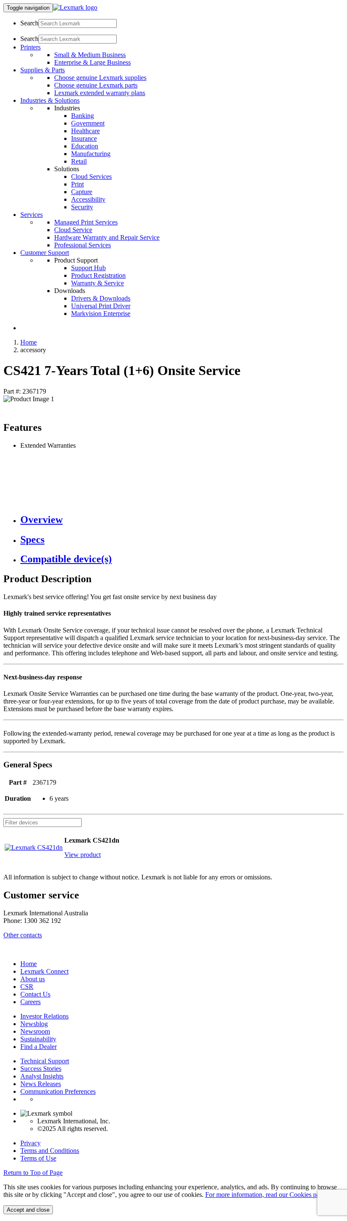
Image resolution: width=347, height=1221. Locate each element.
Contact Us (35, 994)
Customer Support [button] (44, 252)
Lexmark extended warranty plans (99, 92)
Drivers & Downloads (100, 298)
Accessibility (88, 199)
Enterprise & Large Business (92, 62)
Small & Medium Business (90, 54)
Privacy (30, 1143)
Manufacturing (90, 153)
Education (84, 146)
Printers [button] (30, 47)
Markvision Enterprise (100, 313)
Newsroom (35, 1031)
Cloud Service (73, 229)
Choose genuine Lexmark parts (96, 85)
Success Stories (40, 1068)
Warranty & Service (97, 283)
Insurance (84, 138)
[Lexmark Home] (75, 7)
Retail (79, 161)
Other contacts (22, 935)
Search (29, 23)
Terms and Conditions (49, 1150)
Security (82, 207)
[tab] (182, 520)
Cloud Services (91, 176)
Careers (30, 1001)
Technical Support (44, 1061)
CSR (26, 986)
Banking (82, 115)
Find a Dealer (38, 1046)
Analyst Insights (41, 1076)
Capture (81, 191)
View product (82, 854)
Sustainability (38, 1039)
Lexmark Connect (44, 971)
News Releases (40, 1083)
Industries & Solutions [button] (50, 100)
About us (32, 979)
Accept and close (28, 1210)
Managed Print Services (86, 222)
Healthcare (85, 130)
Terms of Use (38, 1158)
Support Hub (88, 267)
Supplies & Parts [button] (42, 70)
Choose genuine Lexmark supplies (100, 77)
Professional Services (82, 245)
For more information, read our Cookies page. (266, 1194)
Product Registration (98, 275)
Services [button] (31, 214)
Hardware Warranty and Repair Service (107, 237)
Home (28, 342)
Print (77, 184)
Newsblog (34, 1023)
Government (88, 123)
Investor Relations (44, 1016)
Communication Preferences (58, 1091)
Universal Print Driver (100, 305)
